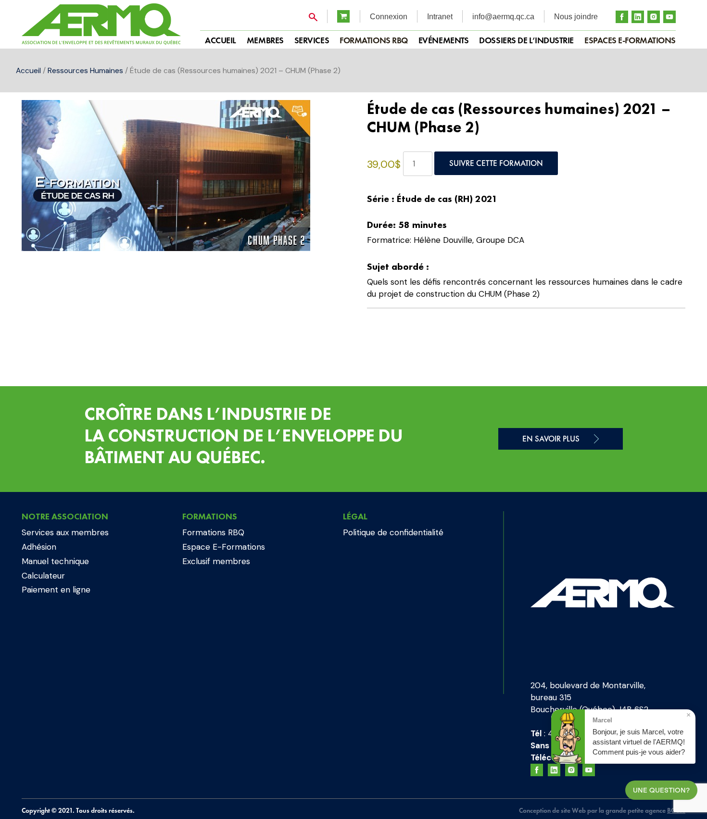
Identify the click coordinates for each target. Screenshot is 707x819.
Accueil (28, 70)
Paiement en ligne (56, 589)
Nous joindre (576, 17)
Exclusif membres (216, 561)
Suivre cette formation (496, 163)
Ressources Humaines (85, 70)
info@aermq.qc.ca (503, 17)
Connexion (388, 17)
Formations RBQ (374, 40)
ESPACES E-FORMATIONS (630, 40)
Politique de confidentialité (393, 532)
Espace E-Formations (223, 547)
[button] (323, 117)
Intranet (440, 17)
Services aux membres (65, 532)
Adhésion (39, 547)
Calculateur (43, 575)
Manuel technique (55, 561)
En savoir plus (551, 438)
